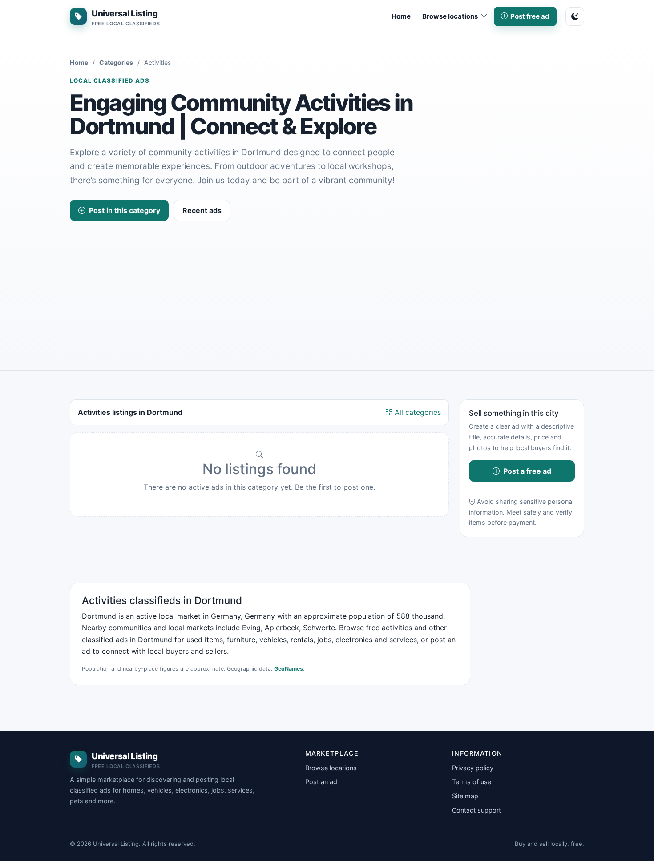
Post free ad (529, 16)
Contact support (476, 810)
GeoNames (288, 668)
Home (401, 16)
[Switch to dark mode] (574, 16)
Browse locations (331, 768)
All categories (416, 412)
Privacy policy (472, 768)
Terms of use (471, 781)
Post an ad (321, 781)
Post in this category (124, 210)
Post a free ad (527, 471)
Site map (465, 796)
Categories (116, 62)
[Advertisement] (327, 287)
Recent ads (202, 210)
